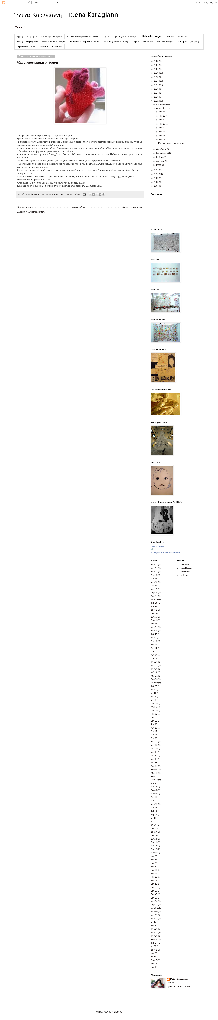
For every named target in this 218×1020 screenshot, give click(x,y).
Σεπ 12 (154, 721)
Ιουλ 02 (154, 742)
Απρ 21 (154, 676)
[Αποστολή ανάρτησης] (84, 194)
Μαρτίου (160, 165)
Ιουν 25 (154, 631)
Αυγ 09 (154, 801)
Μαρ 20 (154, 908)
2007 (156, 186)
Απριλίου (160, 161)
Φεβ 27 (154, 943)
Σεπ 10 (154, 898)
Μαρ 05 (154, 682)
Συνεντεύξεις (183, 36)
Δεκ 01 (154, 620)
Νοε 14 (154, 644)
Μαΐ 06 (154, 755)
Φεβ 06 (154, 811)
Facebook (57, 46)
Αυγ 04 (154, 655)
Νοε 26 (154, 624)
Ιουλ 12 (154, 804)
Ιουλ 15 (154, 582)
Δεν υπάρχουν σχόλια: (71, 194)
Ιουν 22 (154, 572)
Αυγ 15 (154, 735)
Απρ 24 (154, 769)
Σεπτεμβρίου (162, 153)
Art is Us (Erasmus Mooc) (115, 41)
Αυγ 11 (154, 648)
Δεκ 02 (154, 950)
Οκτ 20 (154, 887)
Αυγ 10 (154, 797)
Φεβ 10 (154, 606)
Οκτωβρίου (161, 149)
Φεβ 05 (154, 814)
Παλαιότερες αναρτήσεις (132, 207)
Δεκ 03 (154, 575)
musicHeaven (186, 568)
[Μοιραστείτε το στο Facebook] (100, 194)
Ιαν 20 (153, 637)
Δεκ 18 (154, 641)
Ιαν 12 (153, 693)
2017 (156, 81)
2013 (156, 97)
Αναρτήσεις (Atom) (36, 212)
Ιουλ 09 (154, 568)
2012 (156, 101)
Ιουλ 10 (154, 901)
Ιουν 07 (154, 918)
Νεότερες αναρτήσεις (26, 207)
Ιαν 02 (153, 700)
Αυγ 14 (154, 808)
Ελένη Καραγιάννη (179, 979)
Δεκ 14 (154, 613)
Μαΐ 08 (154, 752)
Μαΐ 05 (154, 759)
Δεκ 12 (154, 849)
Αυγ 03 (154, 658)
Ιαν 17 (153, 922)
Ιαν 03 (153, 696)
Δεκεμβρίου (161, 104)
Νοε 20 (162, 124)
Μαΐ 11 (154, 748)
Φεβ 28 (154, 603)
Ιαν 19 (153, 818)
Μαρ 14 (154, 780)
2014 (156, 93)
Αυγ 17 (154, 731)
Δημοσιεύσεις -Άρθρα (26, 46)
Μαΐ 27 (154, 586)
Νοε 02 (154, 714)
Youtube (44, 46)
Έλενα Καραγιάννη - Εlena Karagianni (67, 14)
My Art (170, 36)
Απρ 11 (154, 776)
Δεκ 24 (154, 835)
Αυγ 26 (154, 579)
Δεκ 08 (154, 794)
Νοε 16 (162, 131)
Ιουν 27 (154, 565)
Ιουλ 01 (154, 665)
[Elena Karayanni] (152, 550)
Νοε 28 (162, 112)
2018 (156, 77)
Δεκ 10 (154, 617)
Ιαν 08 (153, 946)
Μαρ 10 (154, 599)
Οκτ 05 (154, 894)
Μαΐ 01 (154, 762)
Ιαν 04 (153, 825)
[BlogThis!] (93, 194)
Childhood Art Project (151, 36)
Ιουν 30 (154, 911)
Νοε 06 (154, 964)
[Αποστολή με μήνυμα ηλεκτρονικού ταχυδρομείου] (90, 194)
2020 (156, 69)
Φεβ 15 (154, 634)
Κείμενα (135, 41)
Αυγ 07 (154, 651)
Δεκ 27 (154, 832)
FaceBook (184, 565)
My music (148, 41)
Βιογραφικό (32, 36)
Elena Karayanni (157, 546)
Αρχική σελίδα (78, 207)
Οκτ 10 (154, 891)
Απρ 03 (154, 904)
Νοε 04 (154, 967)
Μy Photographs (165, 41)
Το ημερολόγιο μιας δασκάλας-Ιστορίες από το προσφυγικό (41, 41)
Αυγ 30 (154, 724)
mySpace (184, 575)
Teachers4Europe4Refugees (84, 41)
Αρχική (20, 36)
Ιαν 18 (153, 957)
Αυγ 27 (154, 728)
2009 (156, 178)
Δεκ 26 (154, 787)
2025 (156, 61)
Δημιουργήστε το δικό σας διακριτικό (165, 553)
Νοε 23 (162, 116)
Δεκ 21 (154, 710)
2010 (156, 174)
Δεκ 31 (154, 610)
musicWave (185, 572)
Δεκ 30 (154, 828)
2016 (156, 85)
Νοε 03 (162, 139)
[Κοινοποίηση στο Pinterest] (103, 194)
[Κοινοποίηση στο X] (96, 194)
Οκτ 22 (154, 884)
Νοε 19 (162, 128)
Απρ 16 (154, 592)
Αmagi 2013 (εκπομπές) (188, 41)
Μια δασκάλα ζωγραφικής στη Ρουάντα (83, 36)
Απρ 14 (154, 596)
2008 (156, 182)
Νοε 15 (162, 136)
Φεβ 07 (154, 686)
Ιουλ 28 (154, 929)
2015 (156, 89)
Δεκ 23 (154, 839)
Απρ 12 (154, 773)
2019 (156, 73)
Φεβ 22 (154, 783)
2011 (156, 170)
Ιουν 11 (154, 915)
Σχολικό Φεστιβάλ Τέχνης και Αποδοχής (119, 36)
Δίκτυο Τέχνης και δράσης (51, 36)
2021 (156, 65)
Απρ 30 (154, 766)
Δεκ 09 (154, 790)
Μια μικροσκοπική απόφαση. (37, 62)
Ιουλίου (160, 157)
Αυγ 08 (154, 738)
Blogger (117, 1012)
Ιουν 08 (154, 745)
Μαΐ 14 (154, 589)
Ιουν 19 (154, 936)
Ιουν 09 (154, 669)
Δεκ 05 (154, 960)
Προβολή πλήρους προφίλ (179, 986)
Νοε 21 (162, 120)
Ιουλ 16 (154, 662)
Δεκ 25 (154, 707)
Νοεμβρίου (161, 108)
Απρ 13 (154, 679)
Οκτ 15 (154, 717)
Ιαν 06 (153, 821)
